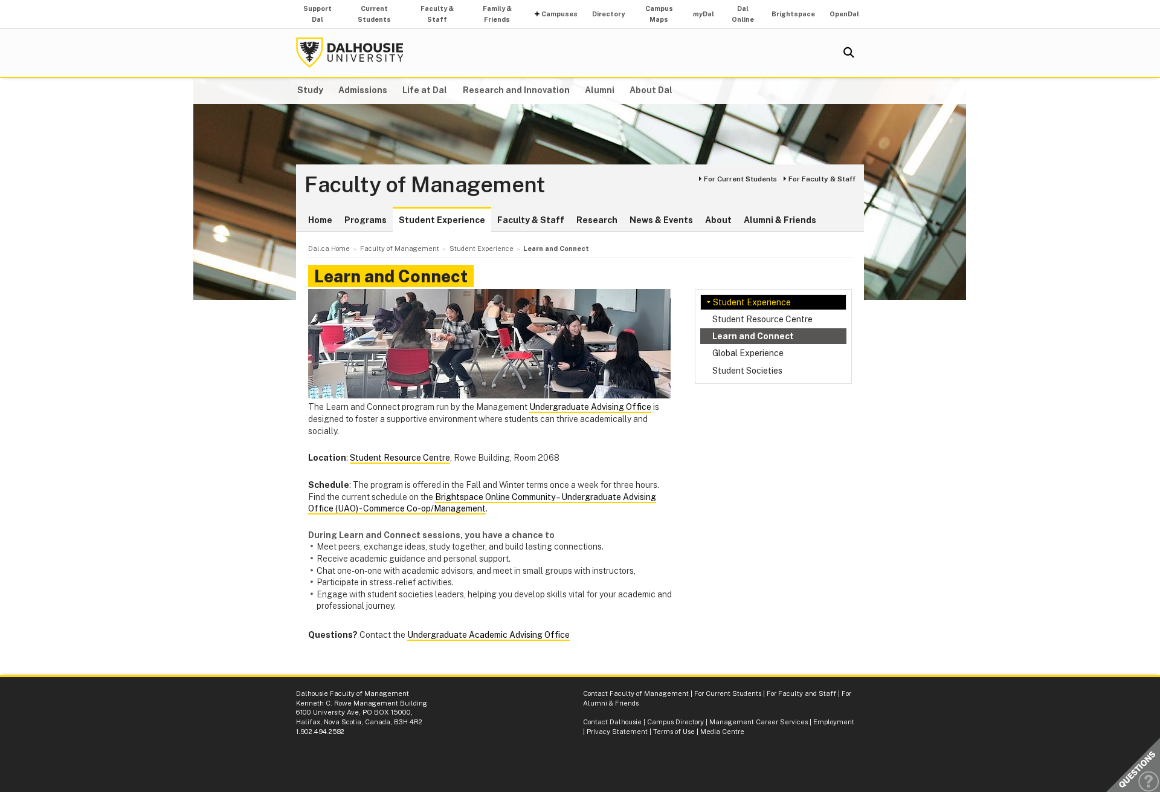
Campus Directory (675, 722)
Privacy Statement (617, 731)
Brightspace (793, 14)
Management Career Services (758, 722)
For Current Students (740, 179)
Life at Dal (424, 90)
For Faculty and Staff (801, 693)
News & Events (661, 220)
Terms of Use (674, 731)
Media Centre (722, 731)
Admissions (362, 90)
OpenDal (844, 14)
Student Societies (747, 370)
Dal (703, 14)
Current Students (374, 14)
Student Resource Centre (762, 319)
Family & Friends (497, 14)
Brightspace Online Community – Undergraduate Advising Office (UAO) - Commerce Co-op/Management (482, 503)
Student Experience (442, 220)
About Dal (651, 90)
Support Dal (317, 14)
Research (596, 220)
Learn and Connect (753, 336)
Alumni (599, 90)
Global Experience (748, 353)
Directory (608, 14)
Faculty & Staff (437, 14)
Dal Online (743, 14)
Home (320, 220)
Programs (365, 220)
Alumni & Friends (780, 220)
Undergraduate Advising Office (590, 407)
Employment (833, 722)
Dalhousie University (350, 52)
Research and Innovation (516, 90)
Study (310, 90)
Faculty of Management (425, 185)
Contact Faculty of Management (636, 693)
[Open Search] (849, 52)
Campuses (559, 14)
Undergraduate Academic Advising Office (488, 635)
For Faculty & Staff (822, 179)
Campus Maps (659, 14)
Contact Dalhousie (612, 722)
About (718, 220)
